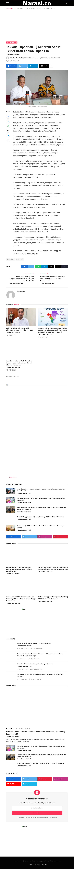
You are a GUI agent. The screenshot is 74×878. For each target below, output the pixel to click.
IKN (22, 259)
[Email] (8, 130)
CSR (17, 259)
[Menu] (7, 3)
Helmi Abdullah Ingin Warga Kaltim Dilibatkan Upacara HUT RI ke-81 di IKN (19, 330)
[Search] (67, 3)
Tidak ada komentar (51, 58)
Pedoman (37, 864)
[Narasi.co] (37, 3)
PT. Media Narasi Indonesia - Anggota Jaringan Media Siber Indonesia (42, 861)
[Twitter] (8, 121)
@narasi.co (12, 477)
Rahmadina (18, 58)
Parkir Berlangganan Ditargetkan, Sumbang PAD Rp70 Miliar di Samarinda (40, 518)
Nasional (10, 728)
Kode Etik (44, 864)
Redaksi (31, 864)
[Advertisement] (37, 25)
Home (16, 8)
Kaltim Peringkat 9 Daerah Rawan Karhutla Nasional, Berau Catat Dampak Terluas (41, 528)
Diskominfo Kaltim (12, 42)
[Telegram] (8, 135)
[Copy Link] (8, 140)
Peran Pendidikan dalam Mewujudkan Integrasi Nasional (35, 665)
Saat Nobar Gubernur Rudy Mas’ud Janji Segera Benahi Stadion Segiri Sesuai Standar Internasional (19, 364)
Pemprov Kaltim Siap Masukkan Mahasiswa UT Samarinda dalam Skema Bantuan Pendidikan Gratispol (40, 655)
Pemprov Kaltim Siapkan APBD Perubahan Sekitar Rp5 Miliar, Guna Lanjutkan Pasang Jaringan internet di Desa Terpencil (52, 331)
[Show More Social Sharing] (51, 66)
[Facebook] (8, 116)
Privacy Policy (47, 817)
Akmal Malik (10, 259)
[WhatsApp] (8, 126)
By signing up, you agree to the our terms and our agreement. (37, 817)
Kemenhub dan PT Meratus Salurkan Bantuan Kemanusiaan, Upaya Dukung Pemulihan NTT (41, 491)
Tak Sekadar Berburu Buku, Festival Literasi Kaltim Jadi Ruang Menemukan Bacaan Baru (41, 500)
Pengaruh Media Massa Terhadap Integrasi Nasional (34, 644)
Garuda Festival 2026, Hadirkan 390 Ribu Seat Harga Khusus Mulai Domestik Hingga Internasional (41, 510)
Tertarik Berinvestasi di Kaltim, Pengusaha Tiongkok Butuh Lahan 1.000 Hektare (40, 675)
